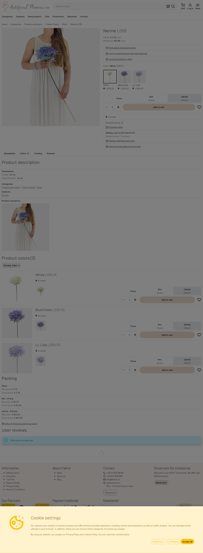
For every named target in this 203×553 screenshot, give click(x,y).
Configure (173, 541)
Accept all (187, 541)
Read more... (159, 541)
